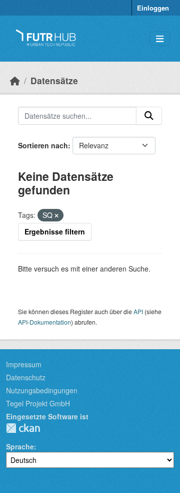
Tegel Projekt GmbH (38, 403)
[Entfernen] (56, 215)
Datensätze (54, 80)
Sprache (20, 446)
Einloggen (153, 8)
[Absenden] (149, 116)
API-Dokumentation (44, 322)
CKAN (23, 428)
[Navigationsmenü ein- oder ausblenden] (160, 39)
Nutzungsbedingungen (42, 390)
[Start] (15, 80)
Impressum (24, 364)
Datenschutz (26, 377)
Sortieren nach (43, 145)
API (138, 311)
